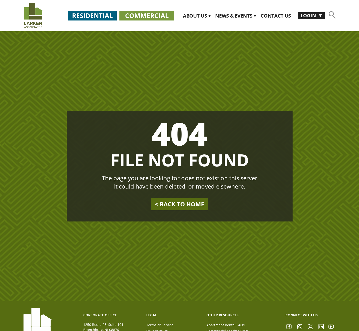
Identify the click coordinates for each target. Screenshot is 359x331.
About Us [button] (195, 15)
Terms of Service (159, 325)
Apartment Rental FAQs (225, 325)
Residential (92, 15)
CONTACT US (276, 15)
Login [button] (309, 15)
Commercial (147, 15)
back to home (179, 204)
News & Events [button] (234, 15)
